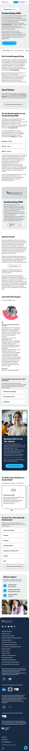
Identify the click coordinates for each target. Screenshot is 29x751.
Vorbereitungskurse (19, 50)
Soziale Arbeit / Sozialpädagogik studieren (11, 646)
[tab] (11, 510)
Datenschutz (5, 739)
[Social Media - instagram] (6, 627)
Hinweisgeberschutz (6, 742)
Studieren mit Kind (6, 653)
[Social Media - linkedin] (12, 627)
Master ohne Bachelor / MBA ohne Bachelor (12, 637)
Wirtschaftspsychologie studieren (9, 644)
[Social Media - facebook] (3, 627)
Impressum (4, 737)
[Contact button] (26, 748)
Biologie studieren (6, 649)
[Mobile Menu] (26, 2)
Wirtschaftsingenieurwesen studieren (10, 662)
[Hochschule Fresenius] (5, 2)
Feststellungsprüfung (7, 50)
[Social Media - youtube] (9, 627)
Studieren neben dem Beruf (8, 635)
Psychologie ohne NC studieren (9, 642)
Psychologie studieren (7, 640)
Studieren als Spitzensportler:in (9, 655)
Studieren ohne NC (6, 633)
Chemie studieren (6, 651)
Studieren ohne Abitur (7, 631)
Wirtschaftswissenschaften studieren (10, 664)
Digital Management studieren (9, 659)
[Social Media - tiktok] (15, 627)
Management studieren (7, 657)
